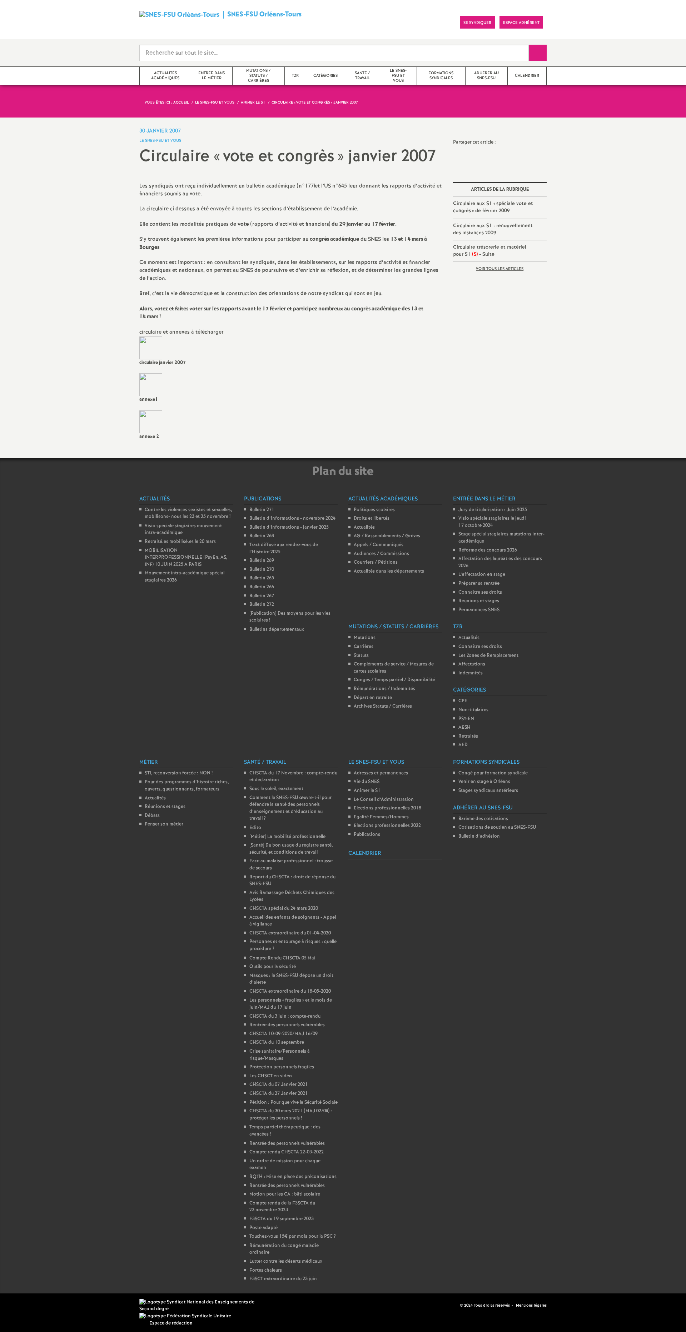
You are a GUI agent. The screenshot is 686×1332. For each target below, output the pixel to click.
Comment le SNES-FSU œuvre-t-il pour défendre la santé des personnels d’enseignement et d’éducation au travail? (290, 808)
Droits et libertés (371, 518)
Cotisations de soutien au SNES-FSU (497, 827)
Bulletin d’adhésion (479, 836)
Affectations (471, 664)
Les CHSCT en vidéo (270, 1076)
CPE (462, 701)
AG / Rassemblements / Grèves (387, 536)
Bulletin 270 (261, 569)
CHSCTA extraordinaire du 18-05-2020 (290, 991)
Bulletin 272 (261, 604)
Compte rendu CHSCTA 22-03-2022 (286, 1152)
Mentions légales (531, 1305)
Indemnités (470, 673)
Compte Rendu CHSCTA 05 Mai (282, 958)
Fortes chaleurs (265, 1270)
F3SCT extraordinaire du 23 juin (283, 1279)
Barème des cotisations (483, 818)
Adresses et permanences (381, 773)
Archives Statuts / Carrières (383, 706)
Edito (255, 827)
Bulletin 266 (261, 587)
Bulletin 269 (261, 560)
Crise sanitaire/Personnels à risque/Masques (279, 1055)
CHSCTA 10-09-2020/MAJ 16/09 (283, 1034)
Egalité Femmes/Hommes (381, 817)
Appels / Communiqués (378, 545)
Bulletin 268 (261, 536)
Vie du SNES (366, 781)
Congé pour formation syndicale (493, 773)
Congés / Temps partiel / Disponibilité (394, 680)
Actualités (364, 527)
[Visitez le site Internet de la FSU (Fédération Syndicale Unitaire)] (185, 1316)
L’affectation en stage (481, 574)
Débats (152, 815)
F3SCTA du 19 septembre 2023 (281, 1219)
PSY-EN (466, 718)
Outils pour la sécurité (272, 966)
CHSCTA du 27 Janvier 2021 (278, 1093)
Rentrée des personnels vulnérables (287, 1025)
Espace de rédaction (171, 1323)
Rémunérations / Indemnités (384, 688)
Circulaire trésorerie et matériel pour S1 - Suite (489, 251)
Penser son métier (164, 824)
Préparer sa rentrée (478, 583)
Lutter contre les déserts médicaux (285, 1261)
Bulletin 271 (261, 510)
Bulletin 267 (261, 596)
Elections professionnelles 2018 (387, 808)
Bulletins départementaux (276, 629)
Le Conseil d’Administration (384, 799)
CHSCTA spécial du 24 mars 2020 (283, 908)
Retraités (468, 736)
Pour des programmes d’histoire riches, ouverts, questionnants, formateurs (187, 786)
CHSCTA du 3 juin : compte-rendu (284, 1016)
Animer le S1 (367, 790)
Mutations (365, 637)
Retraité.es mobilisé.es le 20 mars (180, 541)
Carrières (363, 646)
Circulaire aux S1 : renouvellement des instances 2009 (493, 229)
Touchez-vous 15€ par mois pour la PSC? (292, 1236)
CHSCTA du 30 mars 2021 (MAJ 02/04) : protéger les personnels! (290, 1115)
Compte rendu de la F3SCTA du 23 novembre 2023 (282, 1207)
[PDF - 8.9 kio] (150, 421)
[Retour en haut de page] (27, 1305)
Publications (367, 834)
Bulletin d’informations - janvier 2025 (289, 527)
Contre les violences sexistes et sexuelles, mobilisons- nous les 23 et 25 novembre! (188, 513)
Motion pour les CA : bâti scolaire (284, 1194)
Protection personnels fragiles (281, 1067)
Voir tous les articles (499, 269)
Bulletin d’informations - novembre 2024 (292, 518)
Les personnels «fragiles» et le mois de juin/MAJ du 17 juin (290, 1004)
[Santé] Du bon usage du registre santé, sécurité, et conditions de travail (291, 849)
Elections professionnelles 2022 (387, 825)
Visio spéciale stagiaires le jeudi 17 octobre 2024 (492, 522)
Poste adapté (263, 1227)
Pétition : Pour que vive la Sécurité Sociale (293, 1102)
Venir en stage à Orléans (484, 781)
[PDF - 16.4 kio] (150, 384)
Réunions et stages (478, 601)
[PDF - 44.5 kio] (150, 347)
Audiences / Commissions (381, 553)
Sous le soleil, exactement (276, 788)
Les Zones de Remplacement (488, 655)
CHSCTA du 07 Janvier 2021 (278, 1084)
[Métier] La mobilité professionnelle (287, 836)
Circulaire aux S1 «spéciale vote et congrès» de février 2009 (493, 207)
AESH (464, 727)
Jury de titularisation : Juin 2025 (492, 510)
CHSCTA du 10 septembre (276, 1042)
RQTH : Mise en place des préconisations (293, 1176)
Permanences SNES (478, 610)
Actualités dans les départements (389, 571)
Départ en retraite (373, 697)
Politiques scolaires (374, 510)
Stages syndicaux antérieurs (488, 790)
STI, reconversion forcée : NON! (179, 773)
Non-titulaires (473, 710)
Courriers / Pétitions (376, 562)
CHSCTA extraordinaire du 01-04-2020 (290, 933)
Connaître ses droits (480, 592)
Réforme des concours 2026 (487, 550)
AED (463, 745)
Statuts (361, 655)
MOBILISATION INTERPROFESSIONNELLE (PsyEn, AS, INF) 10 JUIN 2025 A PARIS (186, 557)
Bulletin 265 (261, 578)
